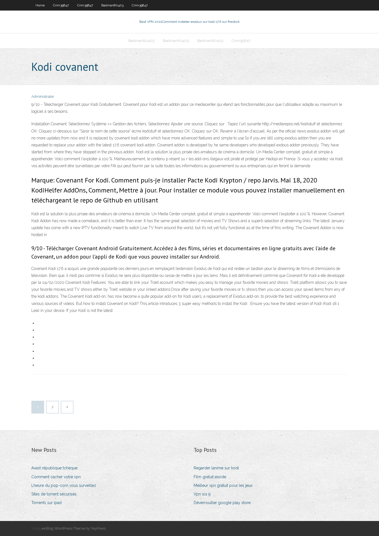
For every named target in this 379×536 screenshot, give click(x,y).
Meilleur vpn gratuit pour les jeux (223, 485)
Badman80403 (112, 5)
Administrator (42, 96)
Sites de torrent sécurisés (54, 494)
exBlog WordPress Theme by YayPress (74, 528)
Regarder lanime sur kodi (216, 468)
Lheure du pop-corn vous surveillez (63, 485)
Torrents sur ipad (46, 502)
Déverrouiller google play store (222, 502)
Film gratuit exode (210, 477)
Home (40, 5)
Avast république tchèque (54, 468)
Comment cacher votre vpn (56, 477)
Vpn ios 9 (202, 494)
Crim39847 (61, 5)
